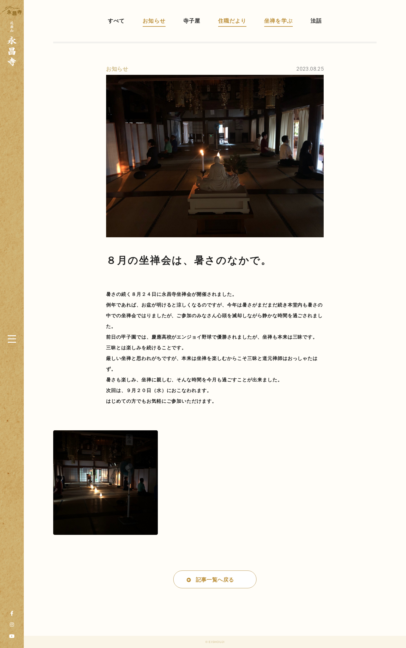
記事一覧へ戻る (215, 580)
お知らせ (154, 21)
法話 (316, 21)
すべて (116, 21)
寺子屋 (191, 21)
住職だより (232, 21)
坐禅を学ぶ (278, 21)
